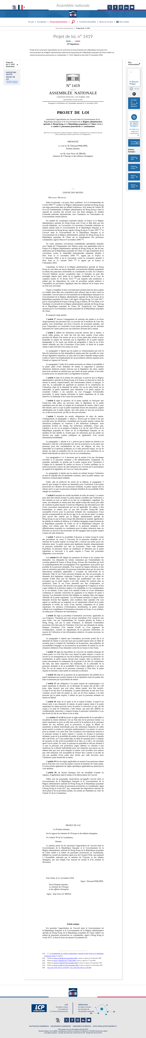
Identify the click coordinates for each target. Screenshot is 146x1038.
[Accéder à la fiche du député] (134, 77)
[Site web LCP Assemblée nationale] (51, 1008)
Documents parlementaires (64, 28)
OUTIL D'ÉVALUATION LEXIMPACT (104, 1026)
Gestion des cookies (101, 1031)
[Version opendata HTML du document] (134, 167)
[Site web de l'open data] (94, 1008)
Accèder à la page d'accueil (73, 13)
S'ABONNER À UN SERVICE (81, 1026)
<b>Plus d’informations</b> (134, 63)
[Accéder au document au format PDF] (134, 158)
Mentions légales (44, 1031)
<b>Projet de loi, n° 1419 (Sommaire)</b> (12, 64)
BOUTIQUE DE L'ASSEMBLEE (38, 1026)
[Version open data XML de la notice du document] (134, 177)
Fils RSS (92, 1031)
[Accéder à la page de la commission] (134, 124)
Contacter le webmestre (81, 1031)
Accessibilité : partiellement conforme (61, 1031)
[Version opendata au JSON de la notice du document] (134, 186)
